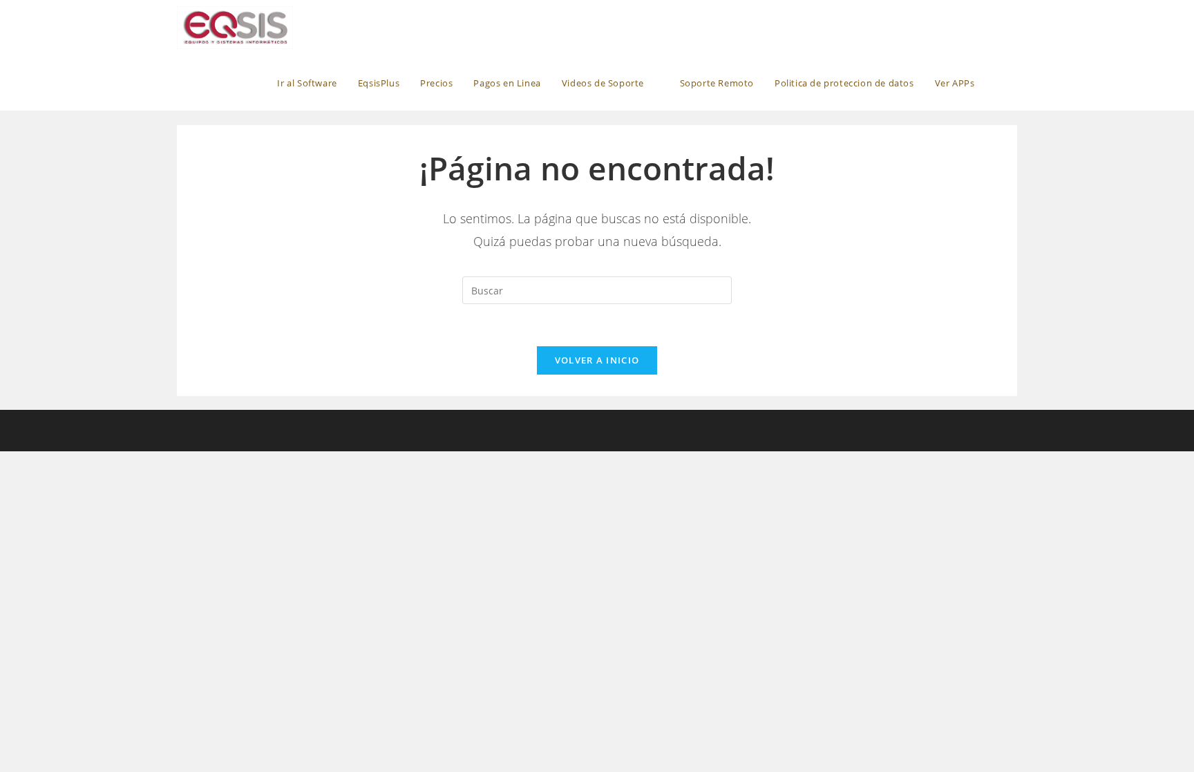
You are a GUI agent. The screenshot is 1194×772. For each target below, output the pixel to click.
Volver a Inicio (597, 360)
